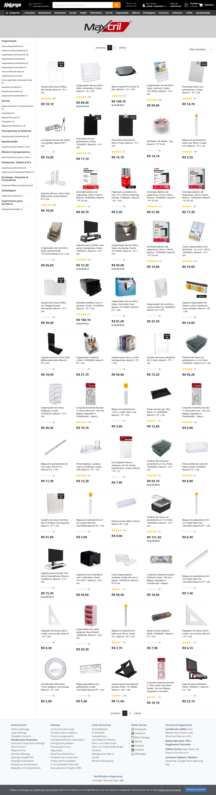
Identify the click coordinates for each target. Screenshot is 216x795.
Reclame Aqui (110, 780)
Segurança (56, 750)
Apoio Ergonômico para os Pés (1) (16, 157)
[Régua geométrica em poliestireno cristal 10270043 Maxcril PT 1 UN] (91, 669)
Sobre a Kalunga (20, 729)
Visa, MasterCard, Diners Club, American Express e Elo (179, 732)
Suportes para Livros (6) (12, 75)
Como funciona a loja (62, 729)
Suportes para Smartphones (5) (15, 136)
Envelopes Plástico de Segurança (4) (17, 185)
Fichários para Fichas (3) (12, 91)
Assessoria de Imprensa (24, 764)
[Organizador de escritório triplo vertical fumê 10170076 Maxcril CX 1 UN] (55, 231)
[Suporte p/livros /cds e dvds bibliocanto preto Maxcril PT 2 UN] (55, 344)
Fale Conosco (18, 746)
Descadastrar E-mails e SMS (66, 768)
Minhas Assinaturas (103, 760)
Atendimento (131, 6)
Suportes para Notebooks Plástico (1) (18, 172)
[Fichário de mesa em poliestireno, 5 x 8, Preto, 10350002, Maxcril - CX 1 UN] (161, 447)
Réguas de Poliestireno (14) (13, 125)
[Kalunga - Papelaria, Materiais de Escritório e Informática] (12, 5)
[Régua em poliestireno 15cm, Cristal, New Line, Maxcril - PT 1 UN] (126, 394)
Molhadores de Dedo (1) (12, 209)
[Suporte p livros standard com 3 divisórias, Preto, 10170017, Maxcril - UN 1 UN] (91, 559)
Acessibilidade (100, 729)
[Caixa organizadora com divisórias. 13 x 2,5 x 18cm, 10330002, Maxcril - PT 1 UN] (197, 231)
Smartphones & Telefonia (16, 131)
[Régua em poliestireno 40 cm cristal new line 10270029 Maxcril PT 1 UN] (197, 559)
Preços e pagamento (62, 736)
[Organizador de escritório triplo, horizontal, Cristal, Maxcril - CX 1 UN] (91, 72)
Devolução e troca (61, 746)
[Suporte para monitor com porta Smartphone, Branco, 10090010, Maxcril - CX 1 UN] (55, 559)
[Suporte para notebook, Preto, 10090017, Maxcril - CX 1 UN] (197, 669)
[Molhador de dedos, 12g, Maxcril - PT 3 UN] (161, 125)
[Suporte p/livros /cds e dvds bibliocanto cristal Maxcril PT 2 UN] (55, 178)
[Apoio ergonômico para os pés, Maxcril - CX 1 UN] (126, 72)
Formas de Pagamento (178, 725)
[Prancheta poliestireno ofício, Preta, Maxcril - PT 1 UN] (126, 125)
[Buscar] (117, 5)
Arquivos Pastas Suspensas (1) (15, 50)
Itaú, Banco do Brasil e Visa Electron (182, 750)
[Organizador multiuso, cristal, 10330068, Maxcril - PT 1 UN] (91, 344)
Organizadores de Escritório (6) (15, 54)
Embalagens (9, 190)
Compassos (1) (8, 121)
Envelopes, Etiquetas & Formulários (15, 179)
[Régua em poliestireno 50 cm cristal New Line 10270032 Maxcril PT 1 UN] (197, 503)
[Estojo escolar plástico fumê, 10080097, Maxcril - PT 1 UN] (161, 616)
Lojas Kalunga (18, 732)
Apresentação (10, 141)
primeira (100, 47)
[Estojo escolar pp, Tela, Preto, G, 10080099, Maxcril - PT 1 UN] (161, 394)
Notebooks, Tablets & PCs (16, 162)
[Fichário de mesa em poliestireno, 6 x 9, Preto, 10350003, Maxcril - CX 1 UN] (161, 503)
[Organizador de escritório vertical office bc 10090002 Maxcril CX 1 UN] (161, 288)
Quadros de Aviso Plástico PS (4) (16, 146)
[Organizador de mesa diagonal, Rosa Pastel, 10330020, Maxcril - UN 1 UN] (91, 616)
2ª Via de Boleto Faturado (65, 764)
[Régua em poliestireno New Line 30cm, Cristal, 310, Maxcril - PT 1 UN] (197, 125)
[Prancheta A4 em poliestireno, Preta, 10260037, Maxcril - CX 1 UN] (91, 125)
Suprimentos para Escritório (12, 202)
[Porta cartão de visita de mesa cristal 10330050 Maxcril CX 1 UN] (197, 447)
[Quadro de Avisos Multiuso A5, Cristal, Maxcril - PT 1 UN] (161, 344)
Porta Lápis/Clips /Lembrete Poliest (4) (17, 81)
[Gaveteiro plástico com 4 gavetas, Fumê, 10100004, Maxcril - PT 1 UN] (91, 288)
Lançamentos (99, 736)
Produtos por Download (64, 757)
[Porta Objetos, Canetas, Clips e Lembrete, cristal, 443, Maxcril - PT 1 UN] (91, 447)
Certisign (97, 780)
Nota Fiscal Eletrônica (62, 753)
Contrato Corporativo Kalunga (28, 743)
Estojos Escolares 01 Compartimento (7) (18, 107)
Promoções (98, 732)
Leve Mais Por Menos (103, 739)
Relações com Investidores (26, 768)
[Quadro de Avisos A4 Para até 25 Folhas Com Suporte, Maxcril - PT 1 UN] (55, 503)
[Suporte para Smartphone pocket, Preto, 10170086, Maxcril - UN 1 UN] (126, 669)
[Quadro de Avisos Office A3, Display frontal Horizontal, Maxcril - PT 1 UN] (55, 288)
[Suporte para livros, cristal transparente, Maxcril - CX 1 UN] (126, 344)
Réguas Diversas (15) (11, 117)
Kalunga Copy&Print (22, 757)
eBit (122, 780)
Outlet (95, 757)
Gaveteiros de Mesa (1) (11, 87)
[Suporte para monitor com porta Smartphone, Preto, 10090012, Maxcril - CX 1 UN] (91, 231)
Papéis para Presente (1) (12, 195)
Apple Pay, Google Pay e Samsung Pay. (184, 761)
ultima (122, 47)
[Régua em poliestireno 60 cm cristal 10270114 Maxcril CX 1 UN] (55, 447)
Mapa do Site (18, 750)
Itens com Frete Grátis (104, 743)
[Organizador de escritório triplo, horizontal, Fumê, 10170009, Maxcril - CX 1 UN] (126, 231)
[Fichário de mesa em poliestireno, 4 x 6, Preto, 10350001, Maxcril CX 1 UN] (197, 344)
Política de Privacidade (63, 760)
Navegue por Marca (103, 753)
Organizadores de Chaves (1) (14, 67)
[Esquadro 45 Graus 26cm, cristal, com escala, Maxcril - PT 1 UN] (197, 616)
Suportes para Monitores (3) (14, 168)
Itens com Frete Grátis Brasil (107, 746)
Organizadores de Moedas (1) (14, 95)
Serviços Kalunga (20, 753)
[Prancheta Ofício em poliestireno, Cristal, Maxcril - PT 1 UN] (197, 72)
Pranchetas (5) (8, 113)
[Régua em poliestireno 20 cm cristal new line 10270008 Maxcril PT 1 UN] (91, 503)
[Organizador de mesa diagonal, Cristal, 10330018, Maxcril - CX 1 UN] (55, 394)
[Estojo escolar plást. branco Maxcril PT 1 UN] (126, 503)
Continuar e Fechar (195, 789)
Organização (9, 41)
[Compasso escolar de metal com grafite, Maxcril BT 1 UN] (55, 125)
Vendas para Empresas (24, 739)
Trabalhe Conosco (21, 736)
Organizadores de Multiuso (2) (15, 63)
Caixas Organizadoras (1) (12, 46)
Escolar (6, 100)
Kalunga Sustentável (22, 760)
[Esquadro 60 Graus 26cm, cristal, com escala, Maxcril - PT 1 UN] (55, 616)
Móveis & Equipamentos (16, 152)
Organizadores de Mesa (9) (13, 59)
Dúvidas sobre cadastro (64, 732)
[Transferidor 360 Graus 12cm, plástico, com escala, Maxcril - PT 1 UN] (55, 669)
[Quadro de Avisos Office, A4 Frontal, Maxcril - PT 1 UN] (55, 72)
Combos (96, 750)
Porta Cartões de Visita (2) (13, 71)
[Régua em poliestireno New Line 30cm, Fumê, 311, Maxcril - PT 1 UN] (126, 616)
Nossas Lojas (131, 3)
